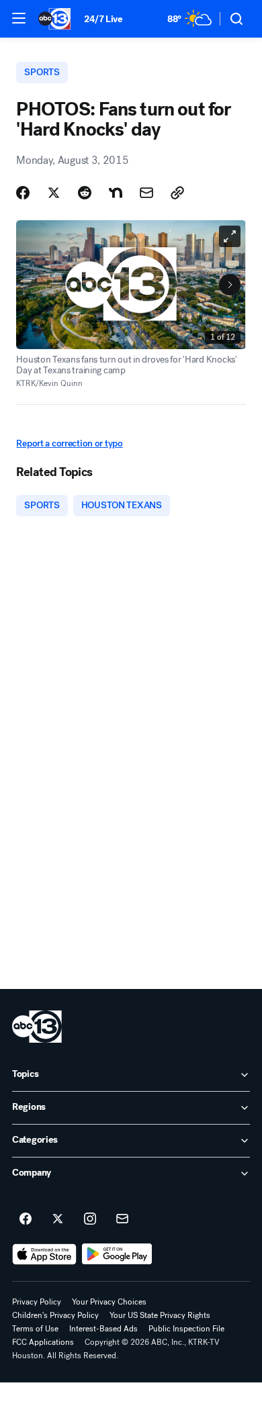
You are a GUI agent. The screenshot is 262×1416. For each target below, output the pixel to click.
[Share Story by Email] (146, 192)
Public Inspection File (186, 1329)
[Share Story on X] (53, 192)
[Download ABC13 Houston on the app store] (44, 1254)
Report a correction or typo (69, 443)
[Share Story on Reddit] (84, 192)
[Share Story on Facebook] (22, 192)
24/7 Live (103, 19)
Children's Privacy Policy (55, 1315)
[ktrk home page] (37, 1026)
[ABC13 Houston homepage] (54, 19)
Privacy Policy (36, 1302)
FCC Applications (43, 1342)
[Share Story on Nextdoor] (115, 192)
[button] (19, 18)
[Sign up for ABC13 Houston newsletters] (122, 1219)
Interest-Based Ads (103, 1329)
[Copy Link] (177, 192)
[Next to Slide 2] (230, 284)
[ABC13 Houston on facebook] (25, 1219)
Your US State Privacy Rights (160, 1315)
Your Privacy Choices (109, 1302)
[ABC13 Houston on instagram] (90, 1219)
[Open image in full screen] (230, 236)
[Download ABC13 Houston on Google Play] (117, 1254)
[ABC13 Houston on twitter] (57, 1219)
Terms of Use (35, 1329)
